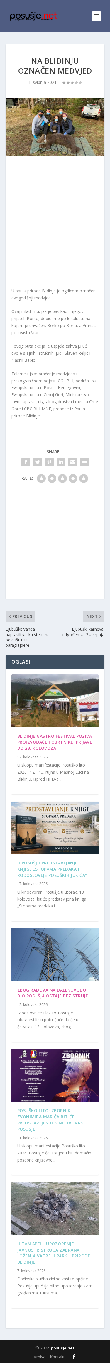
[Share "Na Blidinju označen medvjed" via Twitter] (37, 462)
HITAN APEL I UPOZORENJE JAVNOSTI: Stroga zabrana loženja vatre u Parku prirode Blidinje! (53, 1253)
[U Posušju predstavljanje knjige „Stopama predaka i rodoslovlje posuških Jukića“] (55, 828)
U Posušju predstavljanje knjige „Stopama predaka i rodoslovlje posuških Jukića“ (52, 869)
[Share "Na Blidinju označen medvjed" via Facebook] (26, 462)
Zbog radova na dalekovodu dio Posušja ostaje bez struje (52, 993)
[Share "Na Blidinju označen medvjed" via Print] (84, 462)
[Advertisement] (55, 223)
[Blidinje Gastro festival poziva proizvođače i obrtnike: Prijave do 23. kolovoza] (55, 700)
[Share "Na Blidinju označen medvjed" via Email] (73, 462)
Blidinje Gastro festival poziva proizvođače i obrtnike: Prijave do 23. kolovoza (54, 742)
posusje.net (63, 1348)
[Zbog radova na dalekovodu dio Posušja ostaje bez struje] (55, 954)
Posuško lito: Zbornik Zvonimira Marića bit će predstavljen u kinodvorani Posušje (51, 1120)
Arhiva (39, 1356)
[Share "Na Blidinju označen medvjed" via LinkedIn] (61, 462)
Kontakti (58, 1356)
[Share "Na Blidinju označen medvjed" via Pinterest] (49, 462)
